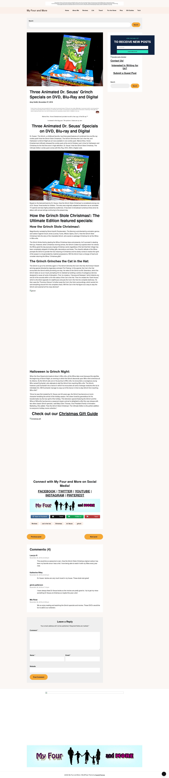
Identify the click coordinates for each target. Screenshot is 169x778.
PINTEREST (75, 495)
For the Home (111, 10)
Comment (34, 630)
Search (31, 21)
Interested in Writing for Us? (125, 67)
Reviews (85, 10)
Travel (101, 10)
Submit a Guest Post (124, 73)
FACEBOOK (47, 491)
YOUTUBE (82, 491)
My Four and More (37, 10)
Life (93, 10)
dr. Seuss (69, 524)
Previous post (36, 537)
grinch (79, 524)
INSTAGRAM (54, 495)
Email (68, 655)
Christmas (58, 524)
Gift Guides (130, 10)
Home (67, 10)
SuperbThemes (100, 775)
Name (32, 655)
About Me (75, 10)
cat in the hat (46, 524)
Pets (121, 10)
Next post (93, 537)
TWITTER (65, 491)
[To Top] (164, 774)
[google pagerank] (118, 57)
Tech (139, 10)
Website (33, 666)
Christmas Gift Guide (78, 413)
